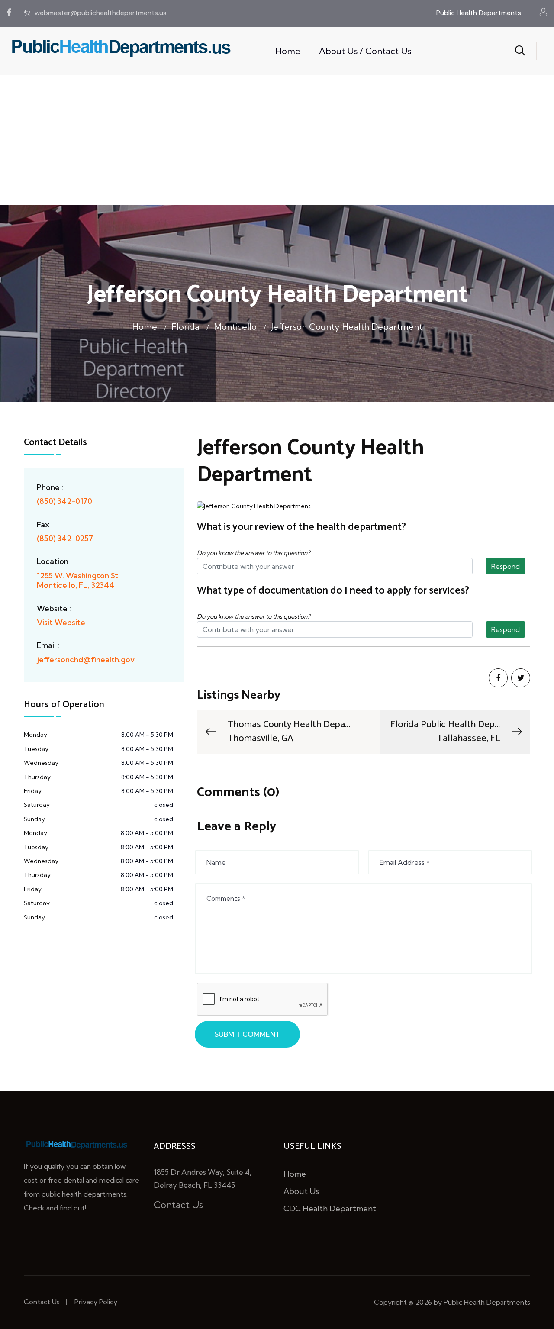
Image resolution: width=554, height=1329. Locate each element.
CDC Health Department (329, 1208)
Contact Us (178, 1205)
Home (287, 50)
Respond (505, 566)
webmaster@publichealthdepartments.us (101, 12)
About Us (301, 1191)
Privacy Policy (95, 1301)
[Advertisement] (277, 140)
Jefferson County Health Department (346, 326)
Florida (185, 326)
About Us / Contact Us (365, 50)
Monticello (235, 326)
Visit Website (61, 622)
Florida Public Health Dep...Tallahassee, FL (445, 731)
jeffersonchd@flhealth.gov (86, 659)
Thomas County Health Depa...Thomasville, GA (288, 731)
